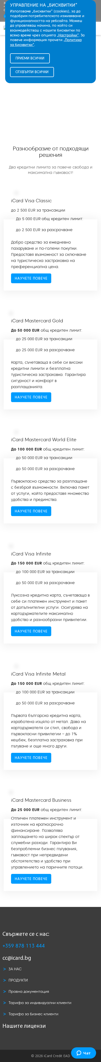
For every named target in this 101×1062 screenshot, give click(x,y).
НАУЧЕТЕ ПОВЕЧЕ (31, 278)
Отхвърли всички (32, 72)
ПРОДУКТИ (18, 980)
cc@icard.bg (16, 958)
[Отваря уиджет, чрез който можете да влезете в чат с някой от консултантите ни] (83, 1053)
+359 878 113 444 (23, 946)
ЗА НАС (15, 969)
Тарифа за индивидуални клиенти (40, 1002)
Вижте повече (50, 87)
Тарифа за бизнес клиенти (33, 1014)
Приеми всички (29, 58)
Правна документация (29, 991)
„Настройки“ (68, 35)
